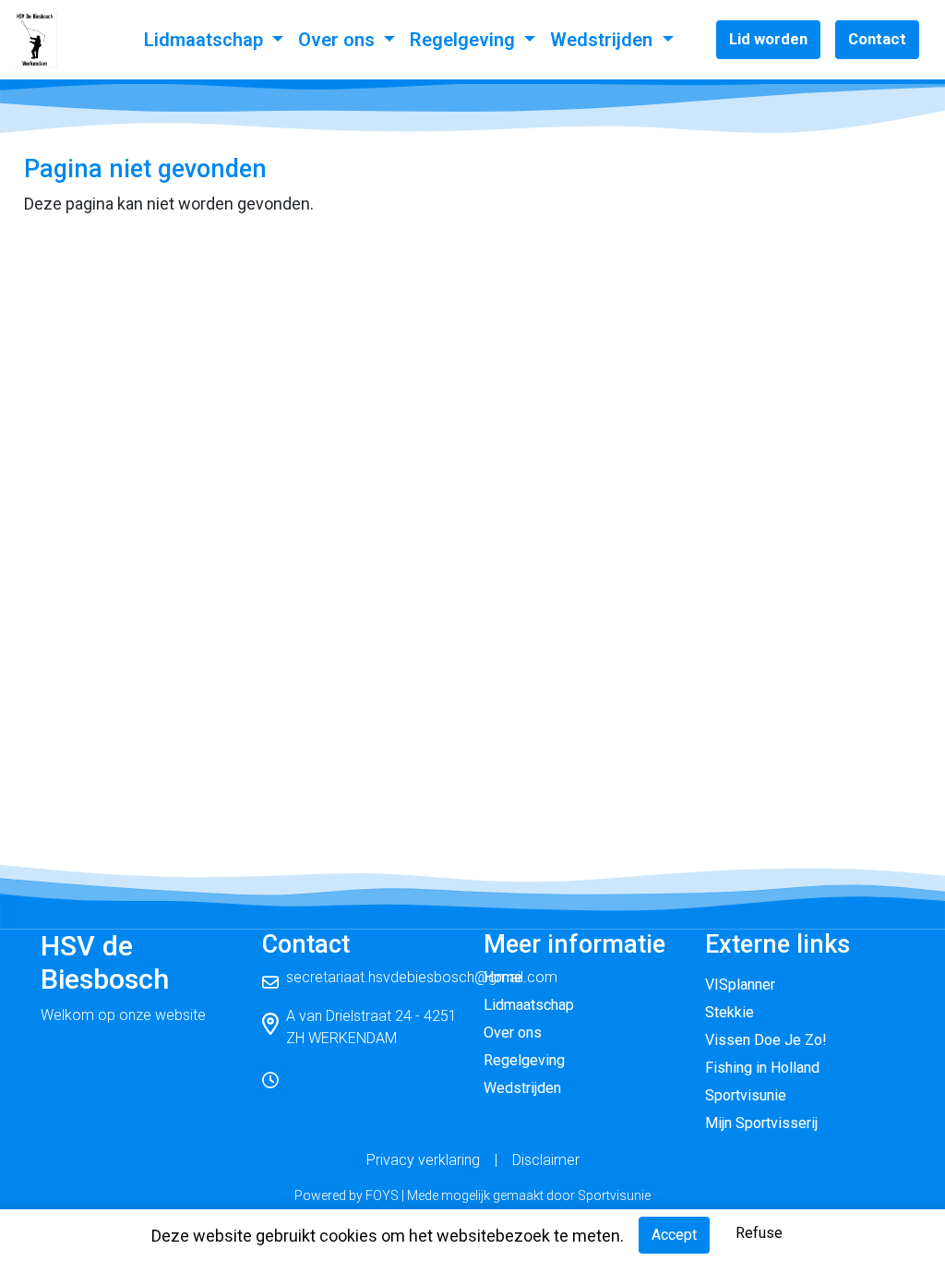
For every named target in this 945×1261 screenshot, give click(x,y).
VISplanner (740, 984)
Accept (674, 1234)
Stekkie (729, 1012)
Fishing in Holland (762, 1067)
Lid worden (768, 39)
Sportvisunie (745, 1095)
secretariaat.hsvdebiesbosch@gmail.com (421, 977)
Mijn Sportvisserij (761, 1123)
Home (503, 977)
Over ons (338, 40)
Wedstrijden (603, 40)
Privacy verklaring (423, 1160)
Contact (877, 39)
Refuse (759, 1233)
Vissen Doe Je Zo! (766, 1040)
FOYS (382, 1195)
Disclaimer (546, 1160)
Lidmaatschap (206, 40)
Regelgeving (465, 40)
